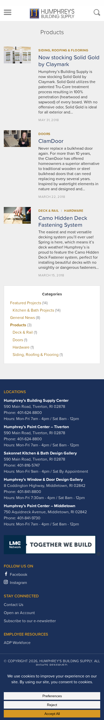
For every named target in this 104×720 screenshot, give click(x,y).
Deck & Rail (48, 210)
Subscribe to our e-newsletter (30, 621)
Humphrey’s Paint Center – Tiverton (36, 427)
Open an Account (19, 613)
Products (18, 325)
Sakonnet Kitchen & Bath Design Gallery (40, 453)
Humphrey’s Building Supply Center (36, 400)
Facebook (18, 574)
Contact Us (13, 604)
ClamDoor (50, 141)
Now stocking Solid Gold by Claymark (68, 60)
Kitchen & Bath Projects (33, 310)
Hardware (73, 210)
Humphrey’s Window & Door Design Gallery (43, 479)
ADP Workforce (17, 642)
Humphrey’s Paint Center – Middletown (39, 506)
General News (22, 317)
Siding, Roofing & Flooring (63, 50)
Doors (44, 133)
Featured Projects (25, 303)
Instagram (18, 582)
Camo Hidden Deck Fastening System (62, 221)
